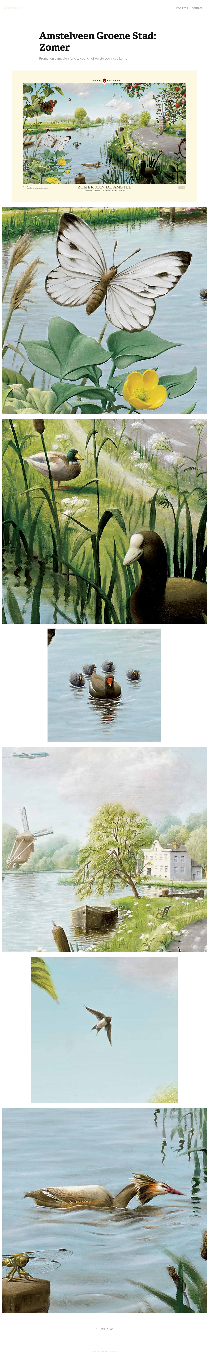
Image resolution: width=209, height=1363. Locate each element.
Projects (182, 8)
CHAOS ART (14, 7)
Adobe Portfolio (110, 1351)
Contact (197, 8)
